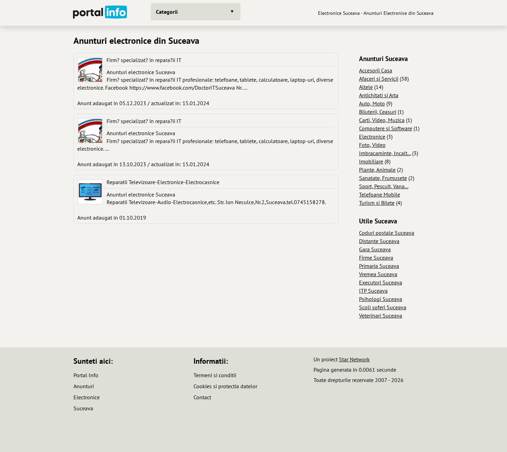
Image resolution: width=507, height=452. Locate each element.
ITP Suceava (373, 290)
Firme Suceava (376, 257)
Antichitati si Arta (378, 95)
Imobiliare (371, 161)
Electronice (372, 136)
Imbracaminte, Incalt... (385, 153)
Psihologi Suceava (380, 298)
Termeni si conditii (214, 375)
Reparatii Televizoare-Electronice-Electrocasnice (163, 182)
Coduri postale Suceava (386, 232)
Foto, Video (372, 144)
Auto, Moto (372, 103)
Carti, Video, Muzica (382, 120)
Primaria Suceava (379, 265)
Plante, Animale (377, 169)
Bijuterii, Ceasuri (377, 111)
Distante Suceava (379, 241)
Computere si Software (385, 128)
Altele (366, 86)
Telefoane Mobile (379, 194)
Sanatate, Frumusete (383, 177)
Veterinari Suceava (380, 315)
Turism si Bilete (377, 202)
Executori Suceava (380, 282)
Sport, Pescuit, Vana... (383, 186)
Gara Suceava (375, 249)
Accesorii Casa (375, 70)
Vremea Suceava (378, 274)
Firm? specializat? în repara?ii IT (144, 60)
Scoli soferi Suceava (382, 307)
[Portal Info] (100, 12)
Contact (202, 397)
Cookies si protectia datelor (225, 386)
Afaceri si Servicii (378, 78)
